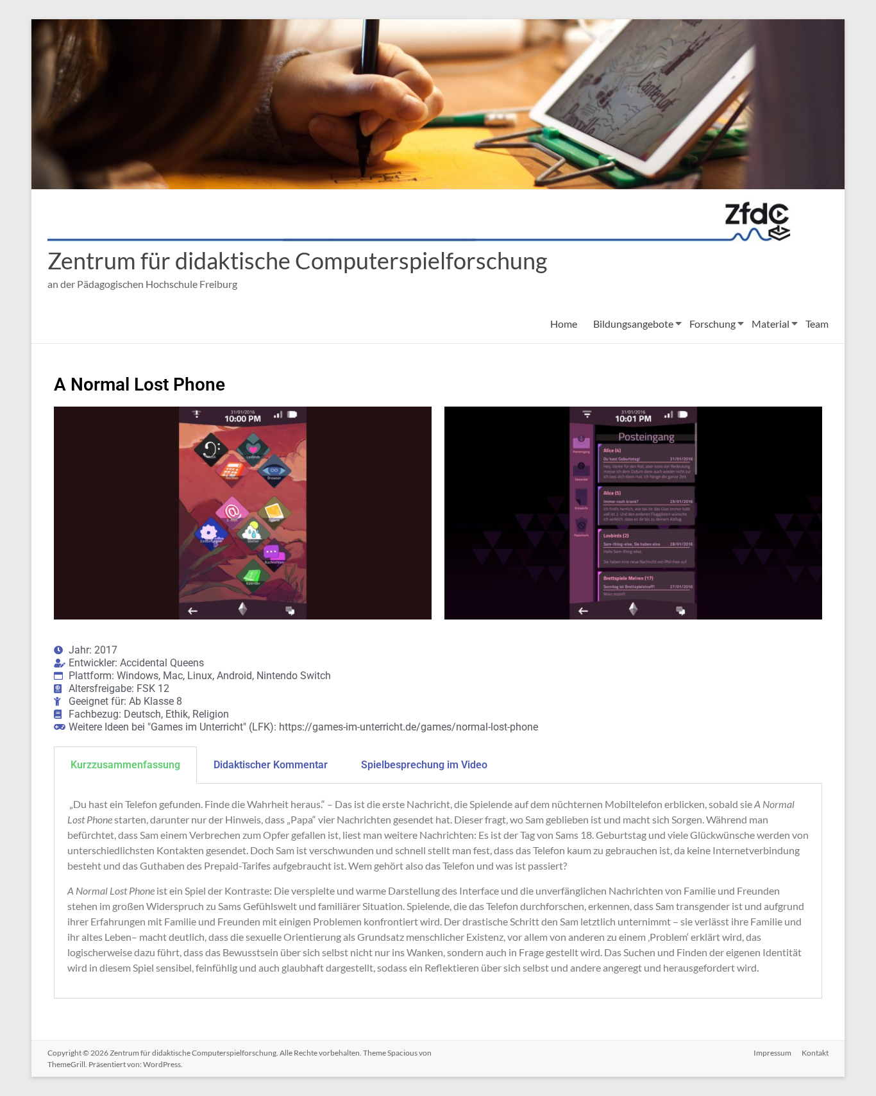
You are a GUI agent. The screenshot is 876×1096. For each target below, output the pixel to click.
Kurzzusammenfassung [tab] (125, 765)
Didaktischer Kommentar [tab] (271, 765)
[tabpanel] (438, 891)
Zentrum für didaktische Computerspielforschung (297, 260)
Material (770, 323)
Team (817, 323)
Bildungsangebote (633, 323)
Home (563, 323)
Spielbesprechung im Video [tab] (424, 765)
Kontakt (815, 1053)
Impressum (772, 1053)
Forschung (712, 323)
